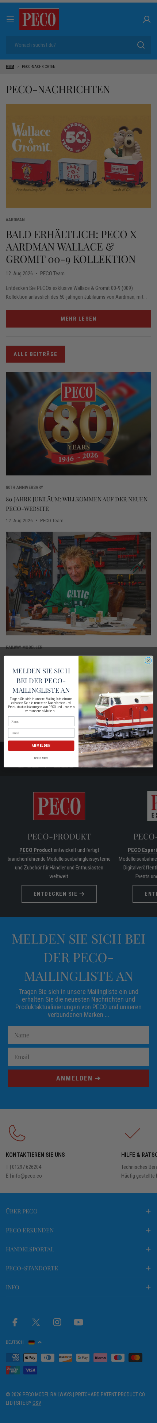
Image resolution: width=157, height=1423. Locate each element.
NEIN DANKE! (41, 758)
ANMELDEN (41, 745)
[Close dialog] (148, 660)
